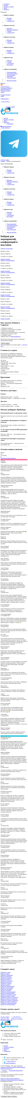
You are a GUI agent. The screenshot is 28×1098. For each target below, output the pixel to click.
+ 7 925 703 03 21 (5, 101)
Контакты (6, 1048)
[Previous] (1, 1006)
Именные (9, 18)
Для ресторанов (11, 75)
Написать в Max (5, 1078)
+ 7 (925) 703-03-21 (11, 1061)
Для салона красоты (12, 73)
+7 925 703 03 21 (5, 86)
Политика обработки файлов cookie (10, 1067)
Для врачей (10, 76)
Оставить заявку (10, 107)
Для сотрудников (11, 77)
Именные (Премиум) (12, 29)
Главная (3, 161)
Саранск (3, 100)
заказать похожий (5, 259)
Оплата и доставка (9, 1047)
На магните (10, 64)
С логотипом (10, 63)
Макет (5, 1050)
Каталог (6, 1045)
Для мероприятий (11, 72)
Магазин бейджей (11, 80)
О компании (7, 1051)
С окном (9, 19)
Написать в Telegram (6, 1080)
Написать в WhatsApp (17, 1080)
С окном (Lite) (10, 21)
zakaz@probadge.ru (5, 89)
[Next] (2, 1006)
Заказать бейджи (5, 343)
